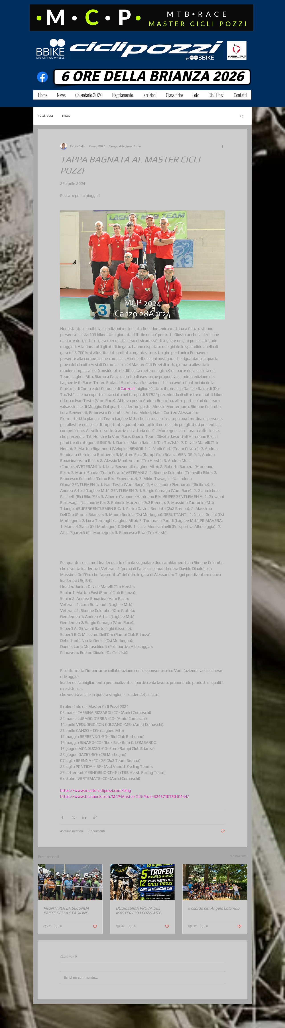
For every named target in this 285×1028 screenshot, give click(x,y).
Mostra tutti (238, 856)
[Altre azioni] (222, 146)
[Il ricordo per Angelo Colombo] (215, 882)
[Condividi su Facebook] (62, 817)
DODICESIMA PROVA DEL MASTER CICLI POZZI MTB (138, 910)
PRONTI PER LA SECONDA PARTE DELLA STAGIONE (66, 910)
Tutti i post (45, 115)
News (66, 115)
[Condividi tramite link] (95, 817)
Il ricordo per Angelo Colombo (213, 908)
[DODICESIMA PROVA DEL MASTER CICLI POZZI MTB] (142, 882)
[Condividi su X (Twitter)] (73, 817)
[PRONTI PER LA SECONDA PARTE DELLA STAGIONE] (70, 882)
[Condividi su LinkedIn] (84, 817)
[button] (241, 116)
